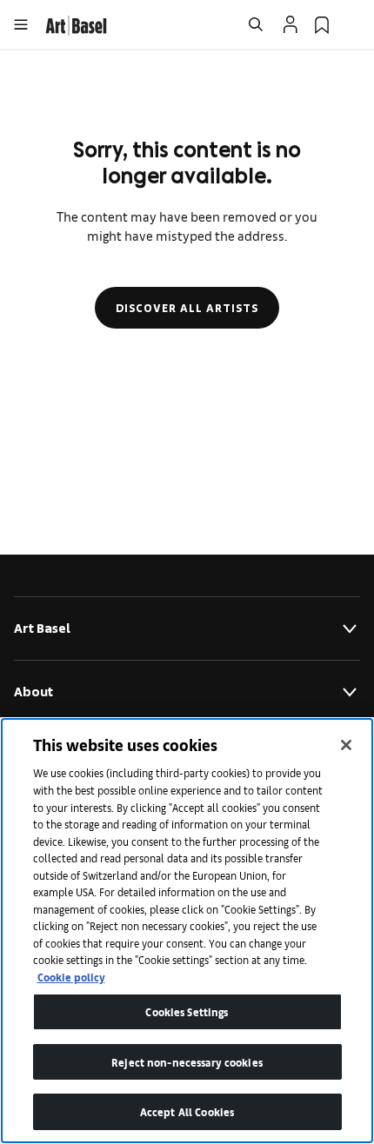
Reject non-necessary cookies (187, 1061)
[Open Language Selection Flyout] (353, 24)
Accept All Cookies (187, 1111)
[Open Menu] (21, 24)
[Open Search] (256, 24)
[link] (76, 23)
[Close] (346, 745)
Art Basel (42, 628)
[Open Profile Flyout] (290, 24)
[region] (187, 930)
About (33, 691)
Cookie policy (71, 976)
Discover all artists (187, 308)
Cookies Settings (186, 1011)
